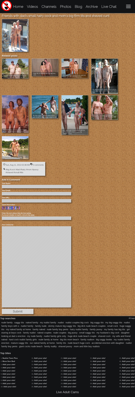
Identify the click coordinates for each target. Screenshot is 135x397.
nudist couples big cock (77, 322)
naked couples (44, 332)
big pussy (73, 332)
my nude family (34, 336)
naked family (32, 322)
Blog (78, 6)
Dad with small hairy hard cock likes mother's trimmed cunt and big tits (14, 76)
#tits (21, 172)
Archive (92, 6)
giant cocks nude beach (30, 346)
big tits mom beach (69, 339)
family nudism (87, 339)
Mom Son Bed (9, 361)
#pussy (35, 169)
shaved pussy (65, 346)
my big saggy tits (113, 322)
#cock (12, 169)
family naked (39, 329)
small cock (112, 326)
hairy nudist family (79, 329)
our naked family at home (42, 343)
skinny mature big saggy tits (62, 326)
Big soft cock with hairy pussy (12, 157)
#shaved (9, 172)
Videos (32, 6)
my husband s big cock (108, 332)
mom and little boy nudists (87, 346)
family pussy (96, 329)
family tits (61, 343)
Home (18, 6)
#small (16, 172)
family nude (40, 326)
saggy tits (19, 322)
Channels (49, 6)
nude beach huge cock (79, 343)
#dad (18, 169)
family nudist (29, 332)
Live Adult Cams (67, 392)
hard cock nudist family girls (23, 339)
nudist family (27, 326)
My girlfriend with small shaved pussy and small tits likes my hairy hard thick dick (104, 90)
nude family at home (48, 339)
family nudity (50, 346)
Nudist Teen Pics (10, 358)
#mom (29, 169)
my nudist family (48, 322)
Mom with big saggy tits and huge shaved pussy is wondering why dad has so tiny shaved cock (104, 116)
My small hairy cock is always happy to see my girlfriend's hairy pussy (14, 130)
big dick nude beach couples (92, 326)
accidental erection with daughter (108, 343)
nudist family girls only (55, 336)
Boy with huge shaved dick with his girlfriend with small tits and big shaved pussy (74, 131)
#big (7, 169)
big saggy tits (97, 322)
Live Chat (108, 6)
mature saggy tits (19, 343)
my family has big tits (114, 329)
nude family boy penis (57, 329)
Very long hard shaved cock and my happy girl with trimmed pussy (74, 76)
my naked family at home (18, 329)
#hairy (23, 169)
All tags (132, 318)
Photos (65, 6)
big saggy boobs (104, 339)
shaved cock (104, 336)
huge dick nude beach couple (82, 336)
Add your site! (9, 364)
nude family (7, 322)
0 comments (38, 165)
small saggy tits (87, 332)
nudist (61, 322)
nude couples (59, 332)
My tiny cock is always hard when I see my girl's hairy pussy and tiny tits (44, 116)
